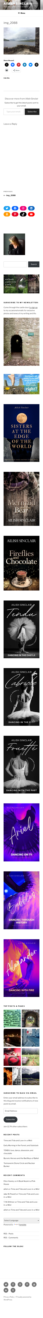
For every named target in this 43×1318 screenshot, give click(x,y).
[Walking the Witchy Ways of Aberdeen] (12, 1019)
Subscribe (32, 112)
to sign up (33, 307)
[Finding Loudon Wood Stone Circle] (30, 1057)
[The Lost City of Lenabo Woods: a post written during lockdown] (30, 1076)
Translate (22, 1225)
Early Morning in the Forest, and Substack (21, 1145)
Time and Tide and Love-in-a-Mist (18, 1140)
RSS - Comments (11, 1238)
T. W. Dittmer (9, 1202)
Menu (23, 13)
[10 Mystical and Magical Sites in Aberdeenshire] (30, 1019)
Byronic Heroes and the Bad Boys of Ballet (21, 1158)
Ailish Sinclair (18, 3)
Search (34, 264)
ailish (6, 1189)
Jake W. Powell (10, 1194)
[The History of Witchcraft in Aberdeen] (12, 1057)
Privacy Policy (9, 1297)
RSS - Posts (8, 1234)
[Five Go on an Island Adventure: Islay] (12, 1038)
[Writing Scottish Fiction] (12, 1076)
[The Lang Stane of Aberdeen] (30, 1038)
